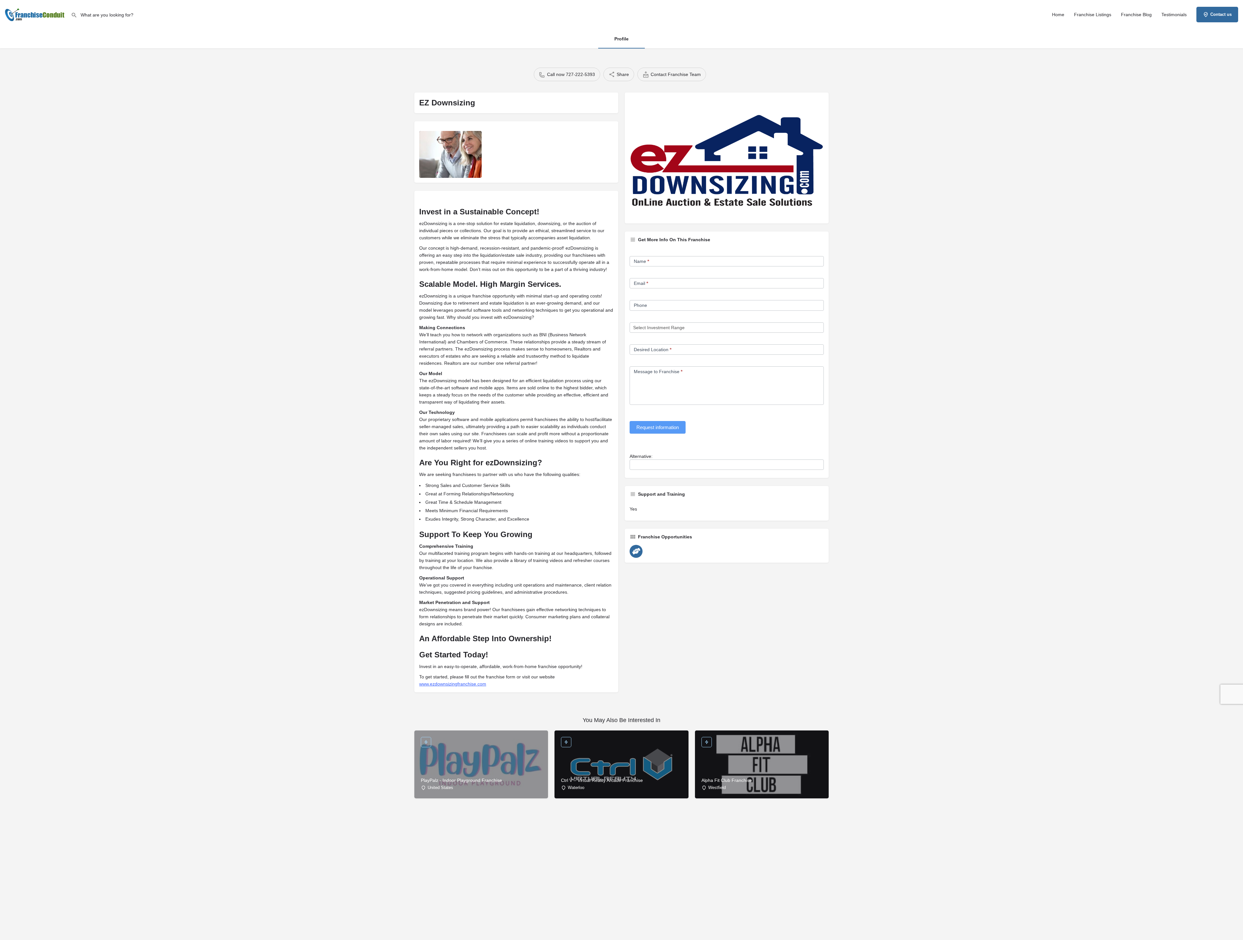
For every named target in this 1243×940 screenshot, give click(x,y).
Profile (621, 38)
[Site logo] (35, 13)
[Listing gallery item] (450, 154)
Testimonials (1174, 14)
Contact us (1221, 14)
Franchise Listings (1092, 14)
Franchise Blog (1136, 14)
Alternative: (641, 456)
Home (1058, 14)
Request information (657, 427)
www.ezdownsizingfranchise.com (452, 683)
